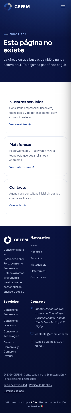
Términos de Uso (14, 390)
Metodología (38, 264)
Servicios (36, 258)
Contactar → (17, 205)
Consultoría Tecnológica (11, 334)
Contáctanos (38, 277)
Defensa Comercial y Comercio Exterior (11, 349)
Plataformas (38, 271)
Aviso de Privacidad (15, 385)
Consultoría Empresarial (11, 312)
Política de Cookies (40, 385)
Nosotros (36, 252)
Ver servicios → (20, 124)
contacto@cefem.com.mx (51, 334)
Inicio (33, 245)
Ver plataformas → (22, 167)
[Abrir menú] (63, 7)
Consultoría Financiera (11, 323)
